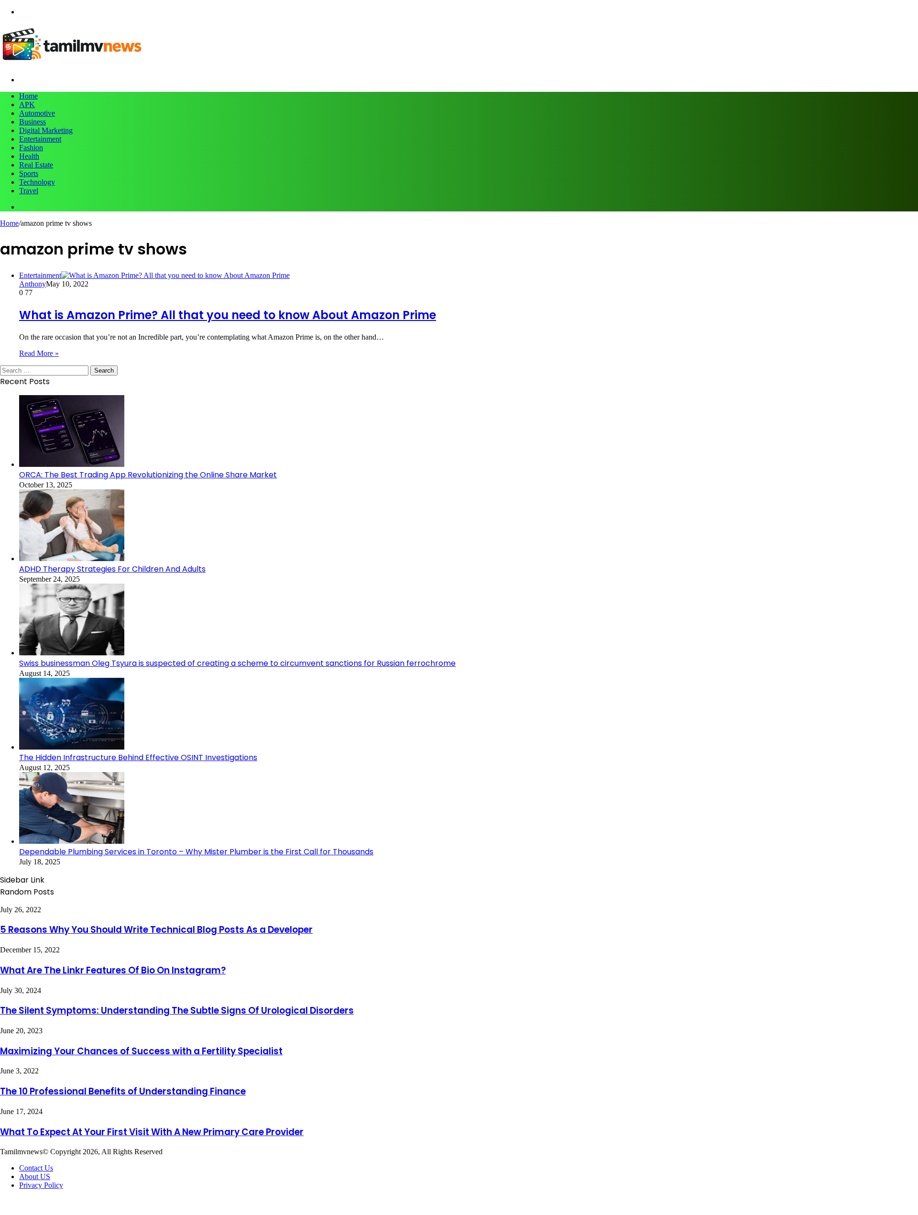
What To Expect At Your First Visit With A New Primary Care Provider (152, 1132)
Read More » (39, 353)
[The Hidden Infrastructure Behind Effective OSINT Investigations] (71, 747)
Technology (37, 182)
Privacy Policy (41, 1185)
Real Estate (36, 165)
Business (32, 122)
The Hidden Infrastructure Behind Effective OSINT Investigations (138, 757)
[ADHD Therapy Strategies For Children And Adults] (71, 558)
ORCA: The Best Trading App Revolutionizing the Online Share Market (148, 474)
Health (29, 156)
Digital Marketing (46, 130)
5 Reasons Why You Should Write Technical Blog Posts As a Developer (156, 929)
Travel (28, 191)
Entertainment (40, 139)
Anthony (32, 284)
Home (28, 96)
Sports (28, 173)
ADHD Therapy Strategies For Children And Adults (112, 568)
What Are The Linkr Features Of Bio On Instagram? (113, 970)
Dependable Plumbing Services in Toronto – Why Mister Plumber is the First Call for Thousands (196, 851)
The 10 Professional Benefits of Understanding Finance (123, 1091)
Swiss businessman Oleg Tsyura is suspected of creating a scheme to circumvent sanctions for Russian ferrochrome (237, 663)
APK (27, 104)
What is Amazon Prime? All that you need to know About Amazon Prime (227, 315)
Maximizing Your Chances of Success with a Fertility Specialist (141, 1051)
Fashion (31, 148)
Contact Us (36, 1168)
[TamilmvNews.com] (71, 63)
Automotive (37, 113)
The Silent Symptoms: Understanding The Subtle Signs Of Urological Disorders (177, 1010)
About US (34, 1176)
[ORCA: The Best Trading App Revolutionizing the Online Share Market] (71, 464)
